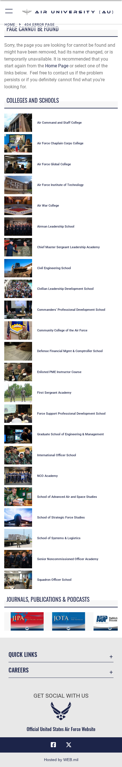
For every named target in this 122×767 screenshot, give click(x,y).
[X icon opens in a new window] (68, 745)
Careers (19, 670)
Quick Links (23, 654)
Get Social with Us (61, 696)
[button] (9, 12)
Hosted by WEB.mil (61, 759)
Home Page (56, 65)
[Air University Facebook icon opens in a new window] (53, 745)
